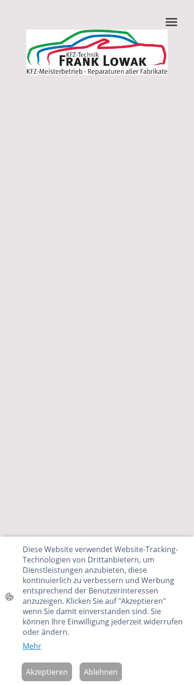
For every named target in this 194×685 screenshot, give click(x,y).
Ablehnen (101, 672)
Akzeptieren (47, 672)
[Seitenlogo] (97, 52)
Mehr (32, 646)
